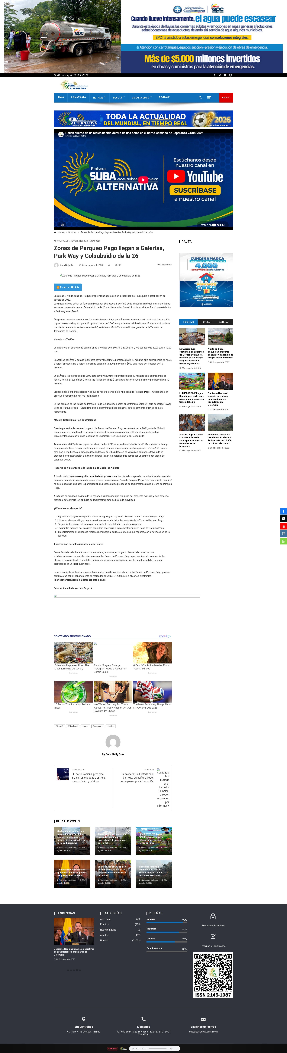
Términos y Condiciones (213, 946)
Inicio (61, 97)
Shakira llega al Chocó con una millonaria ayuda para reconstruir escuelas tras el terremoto (112, 871)
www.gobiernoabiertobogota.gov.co (96, 476)
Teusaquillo (94, 241)
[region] (143, 36)
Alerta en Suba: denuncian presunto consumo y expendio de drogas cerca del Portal (112, 838)
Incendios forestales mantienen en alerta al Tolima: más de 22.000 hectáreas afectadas (150, 871)
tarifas (111, 726)
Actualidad (59, 241)
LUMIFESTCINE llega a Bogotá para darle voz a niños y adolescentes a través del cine (151, 838)
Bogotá (117, 98)
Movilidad (73, 726)
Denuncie (164, 97)
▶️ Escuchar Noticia (68, 287)
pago (86, 726)
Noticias (98, 98)
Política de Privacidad (213, 925)
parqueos (98, 726)
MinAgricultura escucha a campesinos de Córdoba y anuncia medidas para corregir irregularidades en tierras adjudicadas (71, 837)
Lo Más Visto (78, 97)
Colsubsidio (90, 307)
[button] (143, 36)
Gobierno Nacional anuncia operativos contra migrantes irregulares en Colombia (72, 872)
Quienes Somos (140, 98)
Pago (147, 391)
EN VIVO (226, 97)
